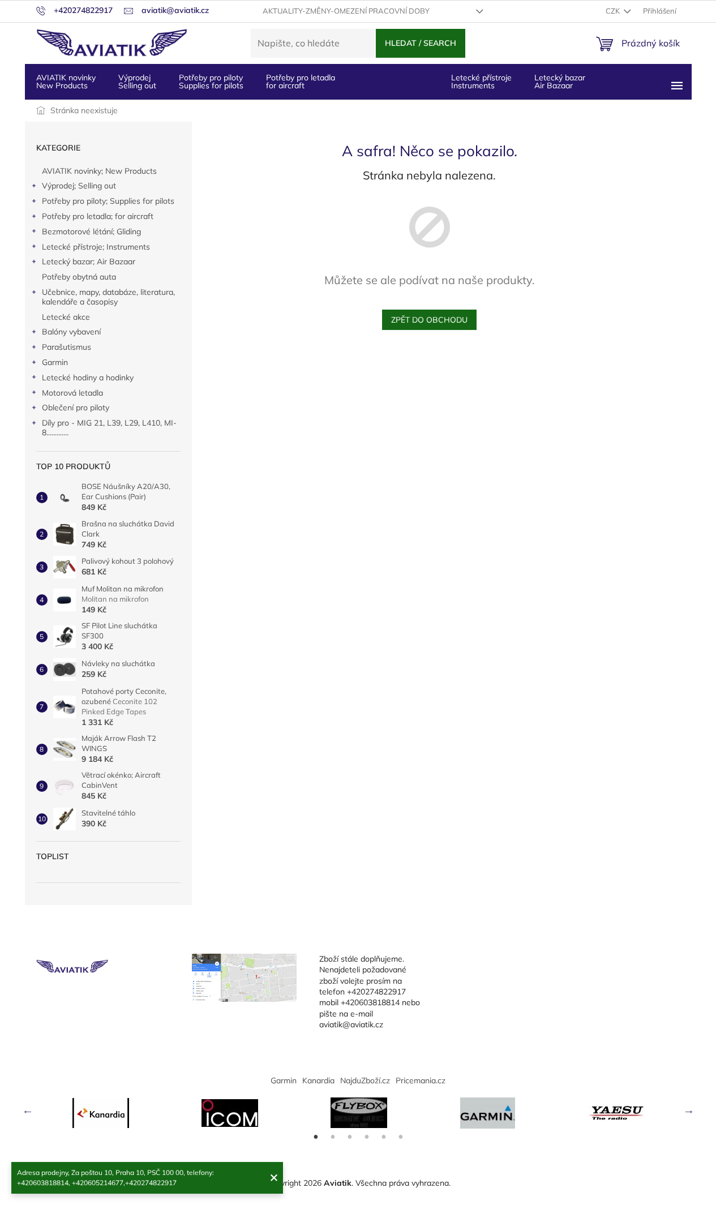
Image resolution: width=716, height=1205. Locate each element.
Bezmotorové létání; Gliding (91, 231)
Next (688, 1110)
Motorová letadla (72, 393)
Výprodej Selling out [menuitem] (137, 81)
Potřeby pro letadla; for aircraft (97, 216)
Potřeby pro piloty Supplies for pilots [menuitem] (211, 81)
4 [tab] (366, 1137)
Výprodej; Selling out (79, 186)
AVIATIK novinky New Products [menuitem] (66, 81)
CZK (613, 10)
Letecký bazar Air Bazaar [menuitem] (559, 81)
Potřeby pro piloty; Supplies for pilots (108, 201)
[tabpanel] (101, 1113)
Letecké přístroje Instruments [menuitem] (481, 81)
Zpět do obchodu (429, 320)
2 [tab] (332, 1137)
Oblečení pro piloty (75, 407)
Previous (27, 1110)
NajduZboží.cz (365, 1080)
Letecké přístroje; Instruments (96, 247)
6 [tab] (400, 1137)
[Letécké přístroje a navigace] (488, 1113)
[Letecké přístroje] (359, 1112)
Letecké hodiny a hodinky (88, 377)
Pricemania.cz (420, 1080)
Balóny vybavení (71, 332)
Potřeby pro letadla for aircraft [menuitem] (300, 81)
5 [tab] (383, 1137)
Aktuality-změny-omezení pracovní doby (346, 10)
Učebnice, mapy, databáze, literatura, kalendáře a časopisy (108, 297)
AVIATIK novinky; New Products (99, 171)
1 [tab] (315, 1137)
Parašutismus (66, 347)
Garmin (55, 362)
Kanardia (318, 1080)
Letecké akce (66, 317)
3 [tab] (349, 1137)
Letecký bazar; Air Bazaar (88, 261)
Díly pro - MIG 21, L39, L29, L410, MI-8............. (109, 428)
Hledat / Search (420, 43)
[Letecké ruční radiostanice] (617, 1113)
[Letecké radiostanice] (230, 1113)
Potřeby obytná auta (79, 277)
